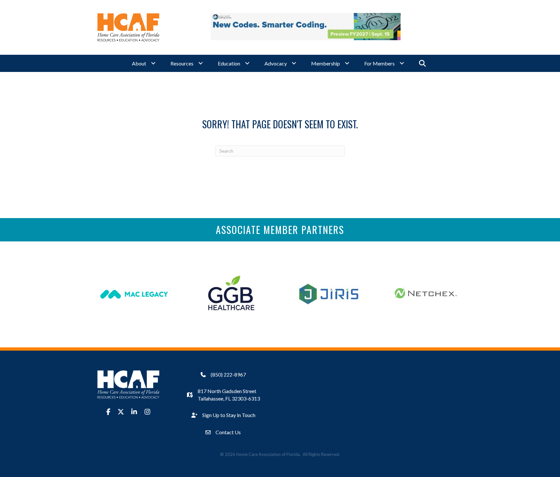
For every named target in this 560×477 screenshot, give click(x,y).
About (139, 63)
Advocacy (275, 63)
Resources (181, 63)
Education (229, 63)
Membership (325, 63)
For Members (379, 63)
